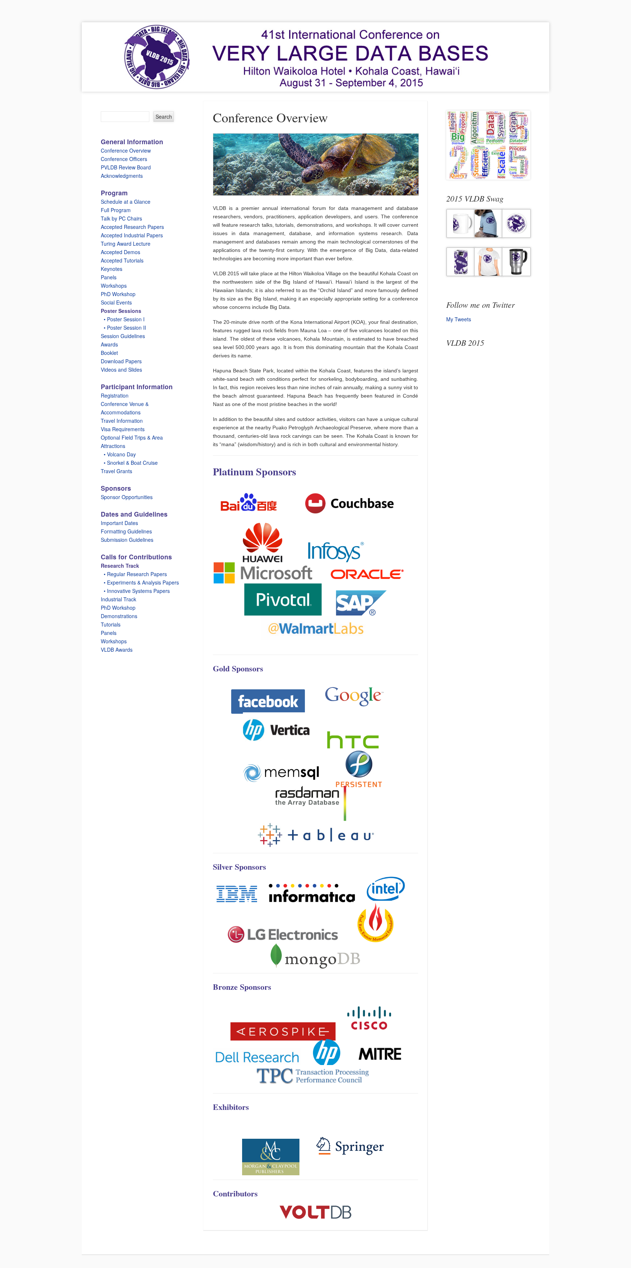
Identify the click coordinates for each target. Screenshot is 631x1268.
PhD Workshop (118, 294)
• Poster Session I (123, 319)
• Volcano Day (118, 454)
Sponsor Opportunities (127, 497)
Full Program (116, 210)
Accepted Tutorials (122, 260)
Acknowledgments (122, 175)
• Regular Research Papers (134, 574)
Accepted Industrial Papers (132, 235)
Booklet (109, 352)
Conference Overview (126, 150)
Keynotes (111, 268)
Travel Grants (116, 471)
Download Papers (121, 361)
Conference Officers (124, 158)
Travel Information (122, 420)
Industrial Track (118, 599)
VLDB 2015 (465, 342)
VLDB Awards (117, 649)
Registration (115, 395)
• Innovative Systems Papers (135, 590)
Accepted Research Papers (132, 226)
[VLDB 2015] (315, 57)
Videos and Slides (121, 369)
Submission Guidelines (127, 539)
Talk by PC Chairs (121, 218)
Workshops (114, 285)
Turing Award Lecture (125, 243)
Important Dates (119, 522)
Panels (108, 277)
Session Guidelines (123, 336)
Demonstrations (119, 616)
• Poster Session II (123, 327)
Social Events (116, 302)
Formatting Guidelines (126, 531)
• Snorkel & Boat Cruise (129, 462)
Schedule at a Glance (125, 201)
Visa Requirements (123, 429)
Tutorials (111, 624)
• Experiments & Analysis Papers (140, 582)
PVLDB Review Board (126, 167)
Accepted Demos (120, 252)
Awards (109, 344)
